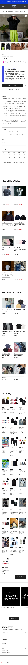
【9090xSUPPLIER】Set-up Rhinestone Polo (13, 431)
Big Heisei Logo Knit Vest (6, 248)
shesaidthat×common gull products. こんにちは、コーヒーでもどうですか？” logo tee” (7, 275)
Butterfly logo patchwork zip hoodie (8, 376)
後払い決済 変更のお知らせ (8, 607)
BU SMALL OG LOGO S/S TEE (19, 332)
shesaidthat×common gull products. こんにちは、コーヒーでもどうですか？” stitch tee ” (7, 225)
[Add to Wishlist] (24, 85)
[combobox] (14, 662)
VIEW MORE (20, 576)
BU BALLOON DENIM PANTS (7, 332)
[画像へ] (3, 46)
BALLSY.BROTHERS (9, 11)
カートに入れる (12, 85)
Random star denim (19, 376)
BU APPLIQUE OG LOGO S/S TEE (6, 354)
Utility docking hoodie (19, 198)
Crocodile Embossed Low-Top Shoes (5, 512)
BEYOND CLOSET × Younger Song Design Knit (19, 224)
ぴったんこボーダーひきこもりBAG (7, 310)
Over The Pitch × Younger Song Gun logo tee (20, 249)
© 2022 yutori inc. (6, 658)
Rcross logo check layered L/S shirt (18, 354)
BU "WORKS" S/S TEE (19, 309)
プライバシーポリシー (5, 650)
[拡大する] (26, 16)
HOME (3, 11)
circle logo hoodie (18, 272)
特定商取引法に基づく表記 (6, 652)
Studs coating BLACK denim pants (13, 492)
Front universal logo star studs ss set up (13, 551)
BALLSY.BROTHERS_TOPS (20, 11)
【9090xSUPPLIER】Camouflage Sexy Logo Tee (14, 512)
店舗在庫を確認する (14, 89)
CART (24, 6)
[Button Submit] (25, 632)
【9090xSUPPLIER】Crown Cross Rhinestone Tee (22, 411)
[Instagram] (25, 649)
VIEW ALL (14, 618)
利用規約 (3, 648)
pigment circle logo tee (7, 198)
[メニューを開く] (3, 6)
